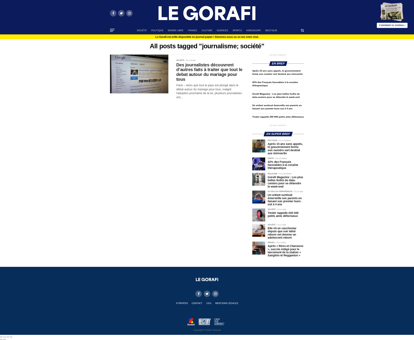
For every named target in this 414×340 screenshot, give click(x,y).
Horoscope (253, 30)
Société (142, 30)
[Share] (4, 336)
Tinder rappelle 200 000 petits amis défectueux (278, 116)
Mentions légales (226, 303)
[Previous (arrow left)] (1, 339)
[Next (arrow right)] (4, 339)
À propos (182, 303)
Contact (197, 303)
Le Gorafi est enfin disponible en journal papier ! (207, 37)
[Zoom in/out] (11, 336)
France (192, 30)
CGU (208, 303)
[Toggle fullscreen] (7, 336)
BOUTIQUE (271, 30)
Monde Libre (175, 30)
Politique (157, 30)
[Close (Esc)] (1, 336)
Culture (207, 30)
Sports (237, 30)
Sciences (222, 30)
